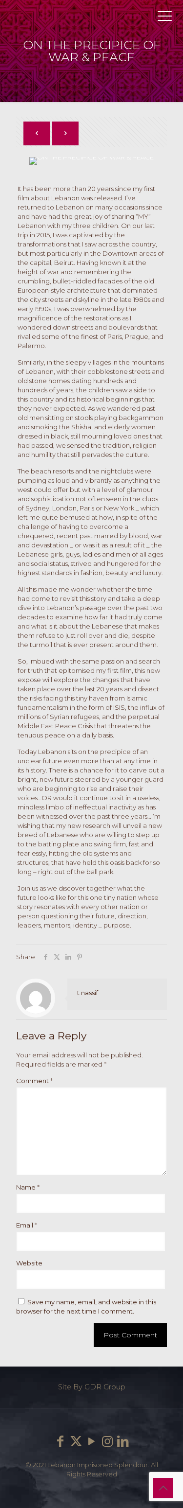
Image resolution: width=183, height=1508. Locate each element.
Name (28, 1187)
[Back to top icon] (163, 1488)
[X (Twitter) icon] (76, 1441)
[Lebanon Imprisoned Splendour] (91, 19)
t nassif (87, 993)
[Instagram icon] (107, 1441)
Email (26, 1225)
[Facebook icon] (60, 1441)
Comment (34, 1081)
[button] (155, 192)
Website (29, 1263)
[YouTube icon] (91, 1441)
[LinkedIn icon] (123, 1441)
